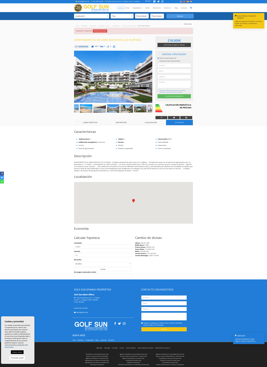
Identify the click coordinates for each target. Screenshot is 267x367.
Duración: (78, 260)
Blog (176, 8)
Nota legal (107, 348)
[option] (113, 77)
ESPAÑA (84, 26)
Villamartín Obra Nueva (133, 362)
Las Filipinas (115, 26)
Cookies (122, 348)
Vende (147, 8)
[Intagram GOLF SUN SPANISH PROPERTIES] (162, 2)
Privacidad (115, 348)
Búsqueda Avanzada (100, 31)
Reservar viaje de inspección (168, 58)
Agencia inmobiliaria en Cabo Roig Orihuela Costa (133, 354)
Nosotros (167, 8)
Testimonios (156, 8)
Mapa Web (99, 348)
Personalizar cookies (17, 358)
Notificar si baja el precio (174, 45)
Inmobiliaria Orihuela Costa (133, 360)
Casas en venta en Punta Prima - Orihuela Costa (133, 356)
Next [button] (152, 77)
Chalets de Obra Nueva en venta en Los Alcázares (170, 364)
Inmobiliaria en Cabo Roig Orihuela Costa (97, 354)
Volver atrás (188, 24)
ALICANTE (93, 26)
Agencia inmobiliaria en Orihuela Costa (133, 358)
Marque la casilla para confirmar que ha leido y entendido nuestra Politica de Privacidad (173, 91)
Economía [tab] (179, 122)
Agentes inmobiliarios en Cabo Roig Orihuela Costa (170, 354)
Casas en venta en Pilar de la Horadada (97, 356)
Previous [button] (75, 77)
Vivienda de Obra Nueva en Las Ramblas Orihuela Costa (133, 364)
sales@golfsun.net (83, 1)
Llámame (121, 8)
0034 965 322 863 (81, 308)
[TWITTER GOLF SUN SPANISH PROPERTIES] (158, 2)
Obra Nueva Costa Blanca (97, 364)
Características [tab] (90, 122)
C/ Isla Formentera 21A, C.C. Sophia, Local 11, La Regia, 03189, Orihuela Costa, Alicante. (87, 300)
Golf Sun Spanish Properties (145, 348)
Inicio (128, 8)
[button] (91, 16)
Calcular (103, 269)
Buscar (180, 16)
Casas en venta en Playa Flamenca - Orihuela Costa (170, 356)
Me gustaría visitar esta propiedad (170, 61)
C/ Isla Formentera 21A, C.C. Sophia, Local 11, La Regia (123, 1)
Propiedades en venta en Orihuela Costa (170, 358)
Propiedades (136, 8)
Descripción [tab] (121, 122)
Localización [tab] (151, 122)
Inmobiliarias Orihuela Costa (170, 362)
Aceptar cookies (17, 352)
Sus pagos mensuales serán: (85, 272)
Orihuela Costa (104, 26)
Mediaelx (133, 348)
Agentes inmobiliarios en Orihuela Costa (97, 358)
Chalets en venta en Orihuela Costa (170, 360)
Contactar (184, 8)
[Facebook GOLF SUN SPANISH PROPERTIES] (154, 2)
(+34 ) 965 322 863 (97, 1)
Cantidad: (78, 243)
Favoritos (111, 340)
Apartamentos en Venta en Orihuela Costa (97, 360)
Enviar (164, 329)
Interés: (77, 251)
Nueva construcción (128, 26)
